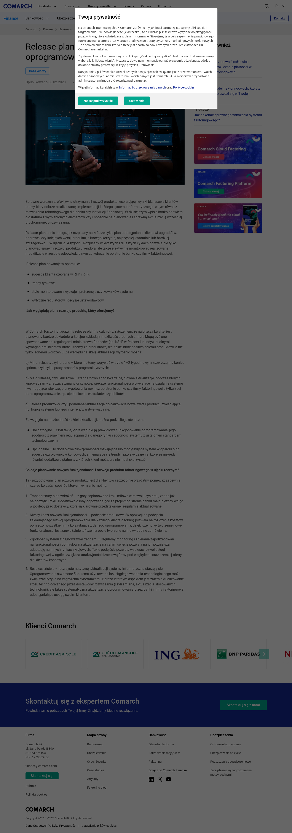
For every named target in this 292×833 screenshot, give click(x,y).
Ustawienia (137, 101)
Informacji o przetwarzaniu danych (142, 87)
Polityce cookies (184, 87)
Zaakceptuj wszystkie (98, 101)
